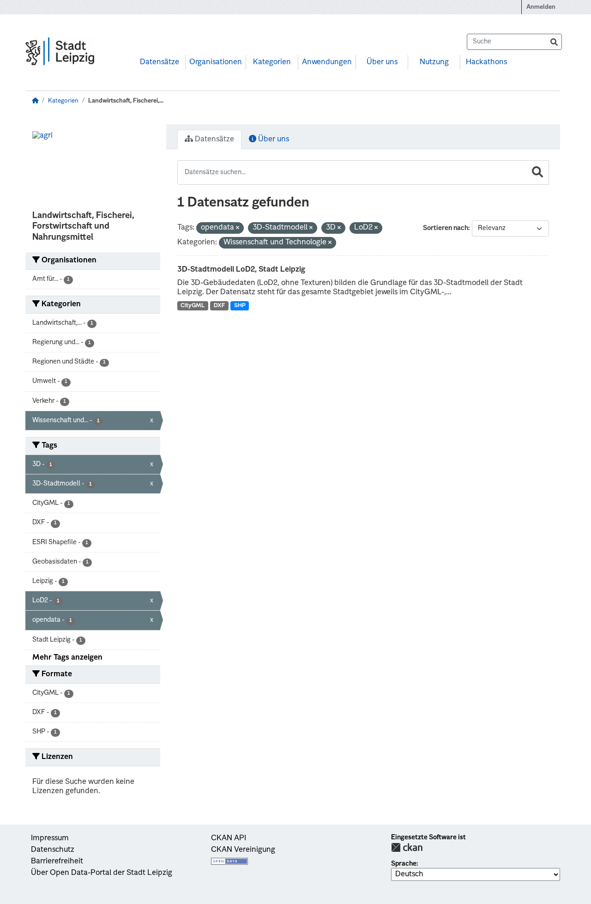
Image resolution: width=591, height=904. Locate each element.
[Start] (35, 101)
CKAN (406, 847)
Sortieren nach (445, 228)
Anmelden (540, 7)
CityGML (193, 306)
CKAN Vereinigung (243, 850)
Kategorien (272, 62)
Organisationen (215, 62)
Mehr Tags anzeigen (67, 657)
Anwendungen (327, 62)
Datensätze (159, 62)
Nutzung (434, 62)
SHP (240, 306)
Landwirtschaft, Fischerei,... (125, 101)
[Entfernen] (237, 228)
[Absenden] (554, 42)
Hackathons (486, 62)
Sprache (403, 864)
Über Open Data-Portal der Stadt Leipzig (101, 873)
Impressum (50, 838)
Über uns (382, 62)
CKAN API (228, 838)
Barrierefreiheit (57, 861)
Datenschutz (52, 850)
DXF (219, 306)
